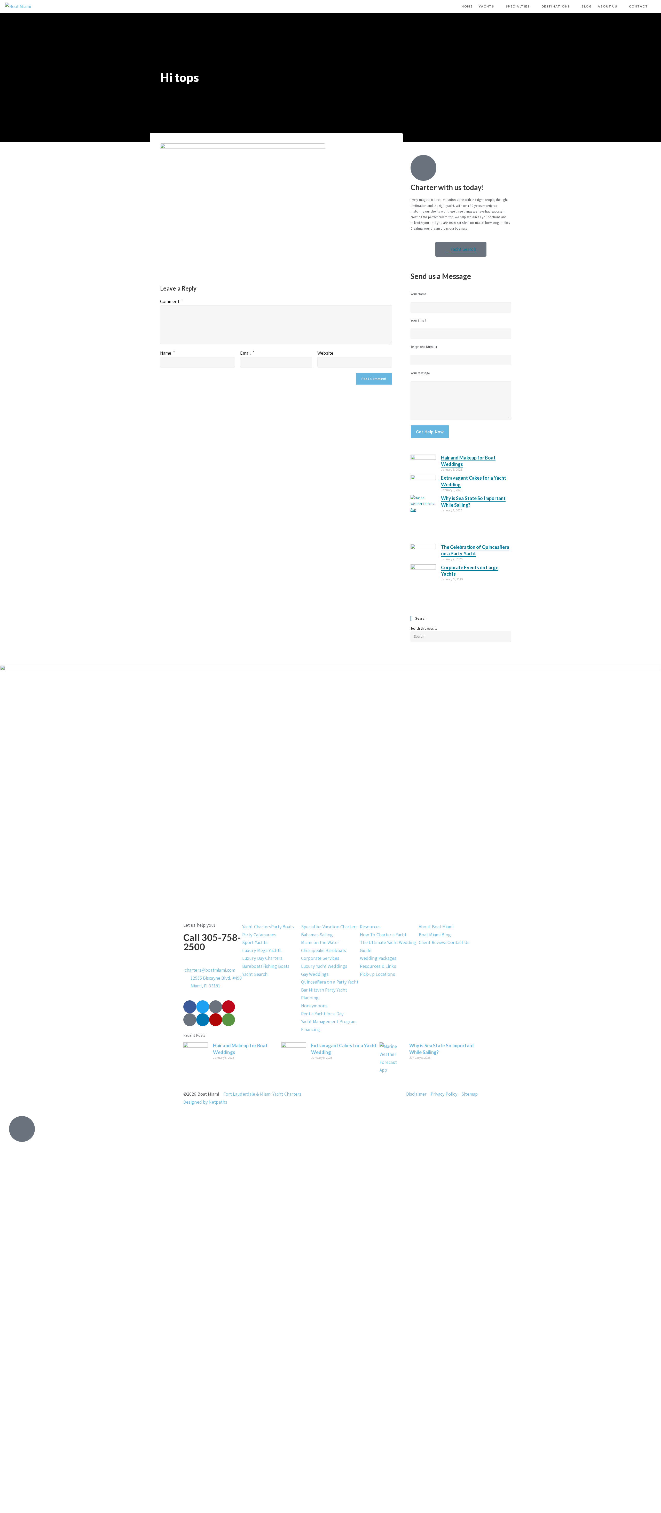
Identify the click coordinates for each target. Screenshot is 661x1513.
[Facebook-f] (189, 1006)
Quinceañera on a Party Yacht (329, 982)
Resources (370, 927)
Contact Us (458, 942)
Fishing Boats (276, 966)
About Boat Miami (436, 927)
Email (247, 353)
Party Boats (282, 927)
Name (167, 353)
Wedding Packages (378, 958)
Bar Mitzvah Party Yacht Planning (324, 994)
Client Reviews (433, 942)
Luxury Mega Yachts (261, 950)
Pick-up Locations (377, 974)
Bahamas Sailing (317, 935)
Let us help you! (199, 925)
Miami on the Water (320, 942)
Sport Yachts (254, 942)
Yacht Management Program (329, 1021)
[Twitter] (202, 1006)
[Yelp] (215, 1019)
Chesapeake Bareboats (323, 950)
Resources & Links (378, 966)
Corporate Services (320, 958)
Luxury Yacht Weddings (324, 966)
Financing (310, 1029)
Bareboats (252, 966)
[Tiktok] (215, 1006)
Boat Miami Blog (435, 935)
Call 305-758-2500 (212, 942)
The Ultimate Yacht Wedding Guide (388, 946)
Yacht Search (254, 974)
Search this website (424, 628)
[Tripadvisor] (228, 1019)
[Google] (189, 1019)
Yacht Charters (256, 927)
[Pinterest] (228, 1006)
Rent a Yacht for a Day (322, 1014)
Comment (171, 301)
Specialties (311, 927)
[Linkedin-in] (202, 1019)
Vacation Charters (340, 927)
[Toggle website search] (655, 6)
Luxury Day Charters (262, 958)
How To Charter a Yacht (383, 935)
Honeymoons (314, 1006)
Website (325, 353)
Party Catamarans (259, 935)
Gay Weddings (315, 974)
